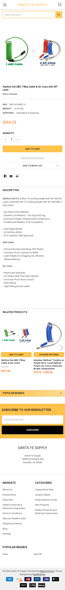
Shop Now (8, 499)
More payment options (32, 158)
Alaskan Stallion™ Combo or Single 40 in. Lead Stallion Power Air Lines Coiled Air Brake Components (49, 364)
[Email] (11, 176)
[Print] (17, 176)
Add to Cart (16, 354)
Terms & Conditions (12, 513)
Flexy (5, 554)
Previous (3, 347)
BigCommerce (47, 571)
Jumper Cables (42, 494)
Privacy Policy (9, 494)
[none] (33, 52)
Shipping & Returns (12, 523)
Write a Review (10, 94)
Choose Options (49, 354)
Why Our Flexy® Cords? (14, 518)
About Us (7, 489)
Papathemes (39, 574)
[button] (33, 165)
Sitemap (7, 533)
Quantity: (9, 133)
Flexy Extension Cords (46, 499)
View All (38, 554)
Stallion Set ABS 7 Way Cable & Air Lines (13, 361)
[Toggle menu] (5, 5)
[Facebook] (5, 176)
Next (61, 347)
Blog (5, 528)
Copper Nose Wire (44, 489)
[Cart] (60, 4)
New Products (42, 504)
